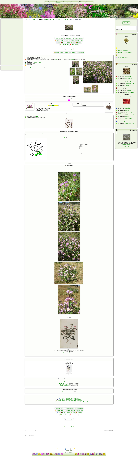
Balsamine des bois (122, 47)
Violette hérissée (129, 120)
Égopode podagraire (129, 123)
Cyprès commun (128, 76)
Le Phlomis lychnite (65, 391)
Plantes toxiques (75, 44)
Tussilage (127, 110)
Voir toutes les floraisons (127, 60)
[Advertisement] (7, 41)
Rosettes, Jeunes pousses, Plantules (75, 40)
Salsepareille (127, 108)
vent (67, 52)
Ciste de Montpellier (129, 92)
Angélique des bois (128, 85)
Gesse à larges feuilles (123, 57)
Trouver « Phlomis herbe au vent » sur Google (70, 398)
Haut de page (69, 426)
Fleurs (59, 42)
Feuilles (73, 42)
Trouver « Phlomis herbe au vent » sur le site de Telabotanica (70, 400)
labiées (82, 52)
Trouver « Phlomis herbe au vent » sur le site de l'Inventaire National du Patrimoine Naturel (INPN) (70, 401)
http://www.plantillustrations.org (69, 352)
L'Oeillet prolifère (64, 381)
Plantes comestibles (70, 38)
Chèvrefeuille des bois (123, 54)
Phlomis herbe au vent (69, 23)
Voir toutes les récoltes (126, 126)
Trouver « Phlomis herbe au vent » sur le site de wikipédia (69, 399)
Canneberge (127, 107)
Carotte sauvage (126, 144)
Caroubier (128, 88)
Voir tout (127, 146)
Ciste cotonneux (128, 78)
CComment (72, 441)
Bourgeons (79, 42)
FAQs (73, 448)
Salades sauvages (79, 38)
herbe (64, 52)
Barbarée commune (129, 83)
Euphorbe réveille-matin (123, 50)
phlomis (61, 52)
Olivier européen (131, 114)
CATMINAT (84, 152)
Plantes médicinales (65, 44)
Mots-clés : (57, 52)
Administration (78, 448)
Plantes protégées (69, 48)
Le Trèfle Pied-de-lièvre (65, 384)
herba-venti (74, 52)
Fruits (63, 42)
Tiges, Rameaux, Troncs (61, 40)
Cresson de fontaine (129, 121)
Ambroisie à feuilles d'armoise (125, 52)
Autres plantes (77, 378)
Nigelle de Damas (129, 81)
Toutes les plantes (59, 38)
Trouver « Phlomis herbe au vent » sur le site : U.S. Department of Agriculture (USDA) (69, 402)
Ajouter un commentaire (109, 430)
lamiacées (79, 52)
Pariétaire (127, 80)
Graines (68, 42)
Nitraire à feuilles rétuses (125, 113)
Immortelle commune (123, 48)
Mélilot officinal (131, 90)
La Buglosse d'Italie (65, 382)
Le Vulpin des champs (63, 383)
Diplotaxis (127, 116)
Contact (68, 448)
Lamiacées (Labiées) (36, 62)
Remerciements (61, 448)
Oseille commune (122, 55)
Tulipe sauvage (128, 87)
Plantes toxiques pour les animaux (69, 46)
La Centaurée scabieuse (64, 385)
